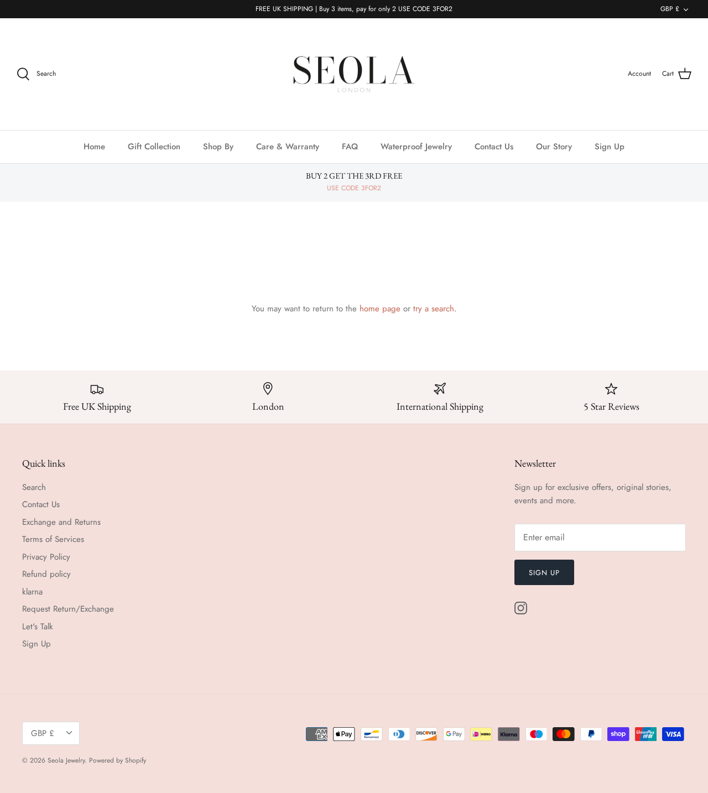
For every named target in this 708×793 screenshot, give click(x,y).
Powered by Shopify (117, 760)
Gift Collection (154, 146)
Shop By (218, 146)
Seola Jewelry (66, 760)
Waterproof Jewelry (416, 146)
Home (94, 146)
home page (380, 308)
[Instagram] (520, 608)
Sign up (544, 572)
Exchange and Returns (61, 522)
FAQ (350, 146)
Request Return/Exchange (68, 609)
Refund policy (46, 574)
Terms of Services (53, 539)
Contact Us (494, 146)
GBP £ (669, 9)
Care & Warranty (287, 146)
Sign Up (609, 146)
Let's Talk (37, 626)
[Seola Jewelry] (354, 74)
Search (34, 487)
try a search (433, 308)
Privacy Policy (46, 557)
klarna (32, 592)
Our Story (554, 146)
